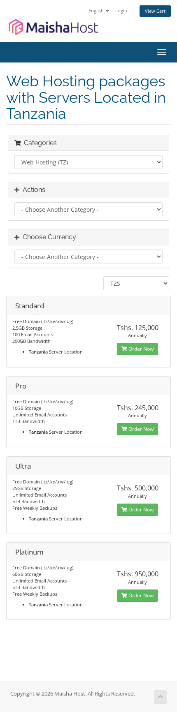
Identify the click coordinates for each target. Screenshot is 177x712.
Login (121, 10)
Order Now (140, 348)
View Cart (155, 11)
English (96, 10)
